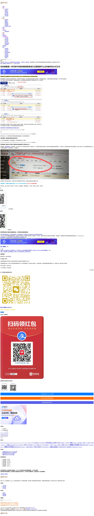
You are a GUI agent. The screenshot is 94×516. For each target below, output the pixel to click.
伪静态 (63, 442)
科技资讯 (6, 9)
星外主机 (6, 14)
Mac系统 (6, 13)
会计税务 (6, 39)
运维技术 (6, 11)
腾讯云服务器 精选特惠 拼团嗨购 (47, 398)
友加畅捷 (6, 24)
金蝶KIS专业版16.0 (11, 447)
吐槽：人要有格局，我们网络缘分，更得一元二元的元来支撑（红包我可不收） (15, 251)
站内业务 (4, 486)
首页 (3, 6)
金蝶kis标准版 (54, 447)
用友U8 (27, 444)
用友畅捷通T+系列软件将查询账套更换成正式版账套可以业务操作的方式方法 (42, 238)
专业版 (59, 442)
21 (4, 435)
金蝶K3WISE (65, 444)
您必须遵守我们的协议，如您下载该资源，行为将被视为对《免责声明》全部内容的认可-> (17, 234)
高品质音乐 (7, 31)
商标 (72, 442)
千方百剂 (68, 442)
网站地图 (6, 56)
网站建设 (4, 45)
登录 (10, 256)
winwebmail (43, 442)
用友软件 (6, 23)
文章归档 (6, 48)
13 (3, 433)
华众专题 (6, 15)
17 (7, 433)
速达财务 (6, 19)
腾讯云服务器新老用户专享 (47, 402)
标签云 (6, 57)
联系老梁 (37, 234)
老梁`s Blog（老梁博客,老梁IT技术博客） (13, 62)
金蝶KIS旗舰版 (38, 446)
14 (4, 433)
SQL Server (25, 442)
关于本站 (6, 49)
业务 (3, 34)
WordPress (51, 442)
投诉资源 (40, 234)
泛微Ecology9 (11, 444)
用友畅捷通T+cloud (8, 146)
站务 (3, 47)
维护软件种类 (7, 52)
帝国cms (85, 442)
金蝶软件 (6, 22)
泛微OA (6, 10)
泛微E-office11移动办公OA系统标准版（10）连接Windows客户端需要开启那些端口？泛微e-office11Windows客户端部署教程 (23, 250)
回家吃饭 (4, 35)
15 (5, 433)
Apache (2, 442)
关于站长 (6, 53)
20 (3, 435)
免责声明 (4, 495)
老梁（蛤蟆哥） (3, 63)
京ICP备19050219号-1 (31, 507)
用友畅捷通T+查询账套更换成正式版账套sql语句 (9, 127)
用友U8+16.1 (40, 444)
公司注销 (6, 40)
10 (7, 432)
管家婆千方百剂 (8, 26)
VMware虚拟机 (35, 442)
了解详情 (6, 474)
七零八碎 (4, 30)
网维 (3, 27)
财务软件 (23, 62)
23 (6, 435)
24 (7, 435)
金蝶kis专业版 (76, 445)
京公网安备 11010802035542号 (31, 509)
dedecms (7, 442)
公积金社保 (7, 43)
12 (2, 433)
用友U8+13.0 (33, 444)
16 (6, 433)
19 (2, 435)
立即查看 (2, 474)
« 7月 (1, 437)
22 (5, 435)
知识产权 (6, 41)
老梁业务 (6, 51)
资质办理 (6, 44)
